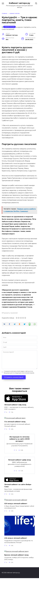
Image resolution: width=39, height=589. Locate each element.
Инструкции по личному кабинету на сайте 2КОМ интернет (19, 439)
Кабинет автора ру (19, 3)
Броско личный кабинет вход (16, 555)
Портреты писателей (10, 313)
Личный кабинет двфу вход (19, 460)
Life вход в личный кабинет (15, 538)
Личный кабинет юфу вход (15, 405)
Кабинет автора (9, 26)
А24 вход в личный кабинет (15, 503)
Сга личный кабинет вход (14, 422)
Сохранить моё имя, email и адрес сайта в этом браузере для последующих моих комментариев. (19, 372)
